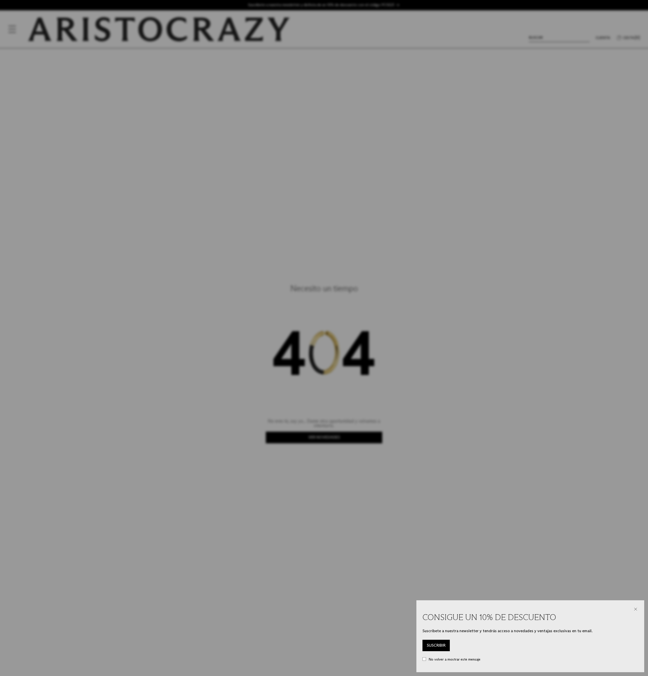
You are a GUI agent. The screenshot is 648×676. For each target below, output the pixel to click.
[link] (436, 645)
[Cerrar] (635, 609)
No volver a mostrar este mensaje (454, 659)
